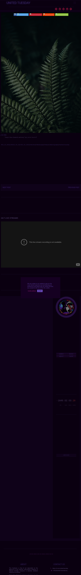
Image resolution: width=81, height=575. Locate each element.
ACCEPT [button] (40, 290)
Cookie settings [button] (32, 291)
